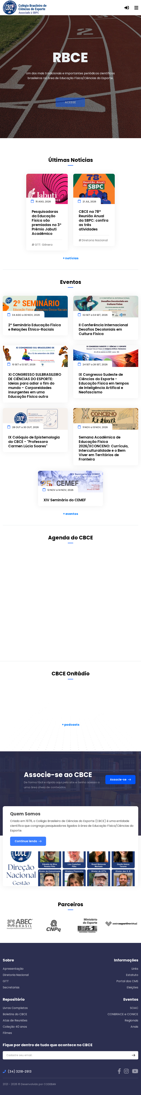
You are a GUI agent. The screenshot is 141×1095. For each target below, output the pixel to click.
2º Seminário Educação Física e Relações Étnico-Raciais (34, 327)
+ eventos (70, 514)
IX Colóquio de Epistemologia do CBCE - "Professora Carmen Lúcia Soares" (34, 441)
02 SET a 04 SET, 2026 (95, 315)
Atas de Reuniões (15, 1020)
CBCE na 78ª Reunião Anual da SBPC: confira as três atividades (93, 221)
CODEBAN (50, 1084)
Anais (134, 1027)
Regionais (131, 1020)
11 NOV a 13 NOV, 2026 (95, 427)
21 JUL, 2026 (89, 201)
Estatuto (132, 975)
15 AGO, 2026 (43, 201)
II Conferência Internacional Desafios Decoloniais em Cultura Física (103, 329)
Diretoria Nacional (16, 975)
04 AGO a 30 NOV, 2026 (26, 315)
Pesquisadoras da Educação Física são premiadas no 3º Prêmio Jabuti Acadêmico (46, 223)
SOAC (134, 1008)
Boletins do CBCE (15, 1014)
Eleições (132, 987)
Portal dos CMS (127, 981)
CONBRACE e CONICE (123, 1014)
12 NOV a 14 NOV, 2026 (60, 490)
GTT (6, 981)
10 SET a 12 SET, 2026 (23, 364)
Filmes (7, 1033)
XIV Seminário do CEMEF (65, 500)
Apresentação (13, 969)
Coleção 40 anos (15, 1027)
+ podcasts (70, 725)
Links (134, 969)
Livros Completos (15, 1008)
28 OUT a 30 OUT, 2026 (25, 427)
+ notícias (70, 258)
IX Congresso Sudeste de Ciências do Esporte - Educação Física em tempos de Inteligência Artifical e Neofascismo (104, 383)
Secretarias (11, 987)
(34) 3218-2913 (20, 1071)
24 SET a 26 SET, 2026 (95, 364)
